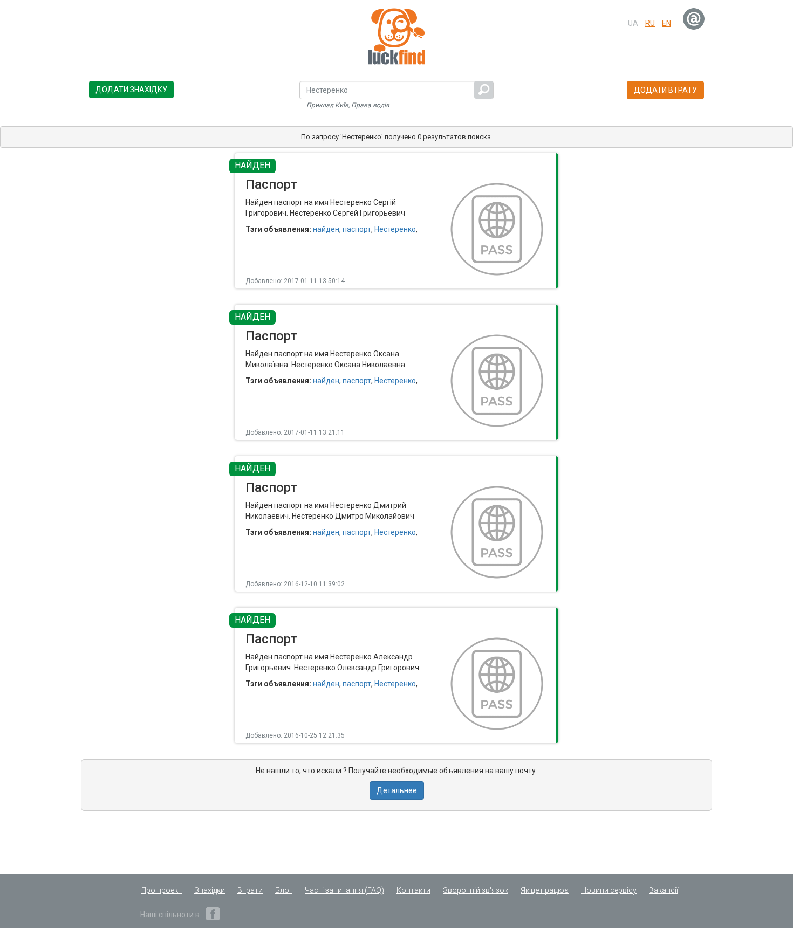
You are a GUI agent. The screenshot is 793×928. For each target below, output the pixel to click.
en (666, 23)
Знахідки (209, 890)
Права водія (370, 105)
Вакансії (663, 890)
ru (650, 23)
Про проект (161, 890)
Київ (341, 105)
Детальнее (397, 790)
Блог (283, 890)
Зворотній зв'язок (475, 890)
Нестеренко (395, 229)
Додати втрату (665, 90)
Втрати (250, 890)
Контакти (413, 890)
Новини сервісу (609, 890)
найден (326, 229)
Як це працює (545, 890)
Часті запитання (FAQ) (344, 890)
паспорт (357, 229)
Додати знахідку (131, 89)
